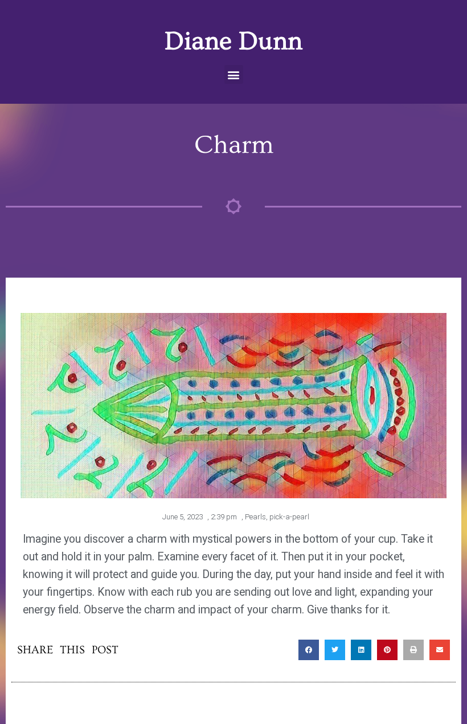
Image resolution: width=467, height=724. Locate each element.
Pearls (255, 517)
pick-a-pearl (289, 517)
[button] (233, 74)
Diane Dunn (233, 41)
